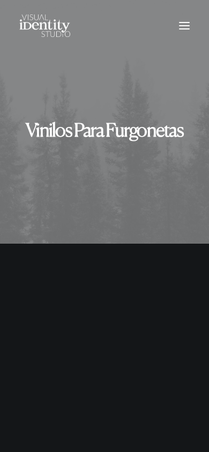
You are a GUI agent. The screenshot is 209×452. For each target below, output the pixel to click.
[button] (184, 25)
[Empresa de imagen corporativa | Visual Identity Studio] (44, 25)
